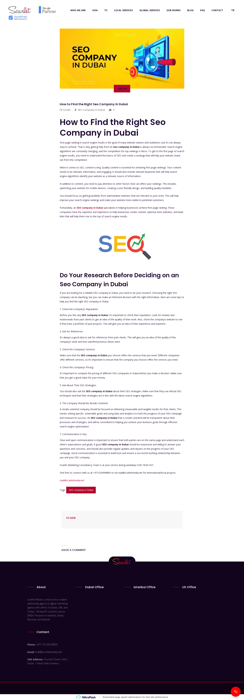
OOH (95, 10)
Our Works (173, 10)
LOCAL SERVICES (123, 10)
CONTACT (217, 10)
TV (105, 10)
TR (232, 10)
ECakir (67, 110)
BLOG (190, 10)
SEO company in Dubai (91, 110)
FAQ (202, 10)
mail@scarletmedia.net (72, 480)
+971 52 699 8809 (47, 644)
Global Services (149, 10)
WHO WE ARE (78, 10)
